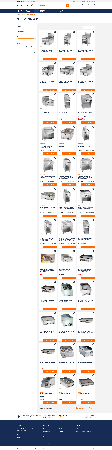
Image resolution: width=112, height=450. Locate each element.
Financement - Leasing (80, 434)
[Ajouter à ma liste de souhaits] (55, 32)
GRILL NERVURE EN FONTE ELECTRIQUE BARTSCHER (46, 51)
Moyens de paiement (47, 436)
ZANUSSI (80, 361)
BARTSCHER (42, 48)
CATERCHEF (42, 392)
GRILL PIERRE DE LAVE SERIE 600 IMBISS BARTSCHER (66, 363)
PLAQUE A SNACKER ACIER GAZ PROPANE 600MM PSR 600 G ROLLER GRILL (47, 302)
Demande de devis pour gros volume (83, 431)
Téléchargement (62, 428)
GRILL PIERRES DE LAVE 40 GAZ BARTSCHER (66, 145)
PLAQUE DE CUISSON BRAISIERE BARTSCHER (85, 82)
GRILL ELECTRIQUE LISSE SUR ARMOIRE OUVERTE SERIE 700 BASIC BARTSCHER (66, 177)
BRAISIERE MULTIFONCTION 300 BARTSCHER (66, 332)
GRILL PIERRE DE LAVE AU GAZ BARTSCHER (47, 82)
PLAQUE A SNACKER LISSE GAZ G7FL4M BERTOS (66, 113)
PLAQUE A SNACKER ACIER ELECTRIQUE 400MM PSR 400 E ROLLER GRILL (47, 270)
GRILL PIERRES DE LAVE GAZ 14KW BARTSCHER (65, 82)
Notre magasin (82, 1)
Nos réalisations (75, 1)
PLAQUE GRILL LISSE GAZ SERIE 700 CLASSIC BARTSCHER (85, 145)
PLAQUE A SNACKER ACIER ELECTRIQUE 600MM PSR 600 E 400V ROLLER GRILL (85, 270)
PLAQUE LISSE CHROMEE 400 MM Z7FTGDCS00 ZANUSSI (86, 363)
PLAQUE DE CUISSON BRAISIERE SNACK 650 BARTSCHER (66, 51)
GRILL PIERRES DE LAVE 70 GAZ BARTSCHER (47, 208)
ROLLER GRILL (42, 267)
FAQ (60, 434)
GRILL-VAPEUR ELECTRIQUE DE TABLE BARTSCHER (66, 301)
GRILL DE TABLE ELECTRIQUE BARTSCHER (65, 394)
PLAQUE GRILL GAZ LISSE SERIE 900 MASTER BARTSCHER (85, 208)
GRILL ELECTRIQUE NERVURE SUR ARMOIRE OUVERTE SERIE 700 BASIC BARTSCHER (47, 239)
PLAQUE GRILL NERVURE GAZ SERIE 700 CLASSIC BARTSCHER (66, 208)
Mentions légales (46, 431)
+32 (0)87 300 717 (25, 1)
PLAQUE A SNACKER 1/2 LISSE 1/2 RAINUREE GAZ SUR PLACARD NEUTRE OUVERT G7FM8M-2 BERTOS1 (85, 114)
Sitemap (61, 431)
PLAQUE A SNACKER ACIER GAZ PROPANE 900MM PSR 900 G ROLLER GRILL (47, 364)
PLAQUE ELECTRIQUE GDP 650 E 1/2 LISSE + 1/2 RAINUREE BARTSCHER (47, 333)
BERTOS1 (61, 111)
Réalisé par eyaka (91, 448)
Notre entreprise (46, 428)
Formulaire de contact (91, 1)
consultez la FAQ (33, 1)
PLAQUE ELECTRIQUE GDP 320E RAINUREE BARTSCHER (85, 301)
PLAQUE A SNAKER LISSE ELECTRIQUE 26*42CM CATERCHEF (46, 395)
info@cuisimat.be (61, 443)
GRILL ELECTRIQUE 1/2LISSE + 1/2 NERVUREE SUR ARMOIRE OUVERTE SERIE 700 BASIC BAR (67, 239)
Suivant (92, 408)
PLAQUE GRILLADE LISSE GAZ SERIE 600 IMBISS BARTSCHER (47, 113)
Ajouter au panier (50, 59)
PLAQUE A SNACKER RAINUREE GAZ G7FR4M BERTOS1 (85, 239)
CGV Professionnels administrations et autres (85, 428)
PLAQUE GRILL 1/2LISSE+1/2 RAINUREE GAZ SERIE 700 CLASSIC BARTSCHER (46, 146)
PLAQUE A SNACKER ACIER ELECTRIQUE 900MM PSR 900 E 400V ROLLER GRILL (85, 333)
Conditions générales (47, 434)
